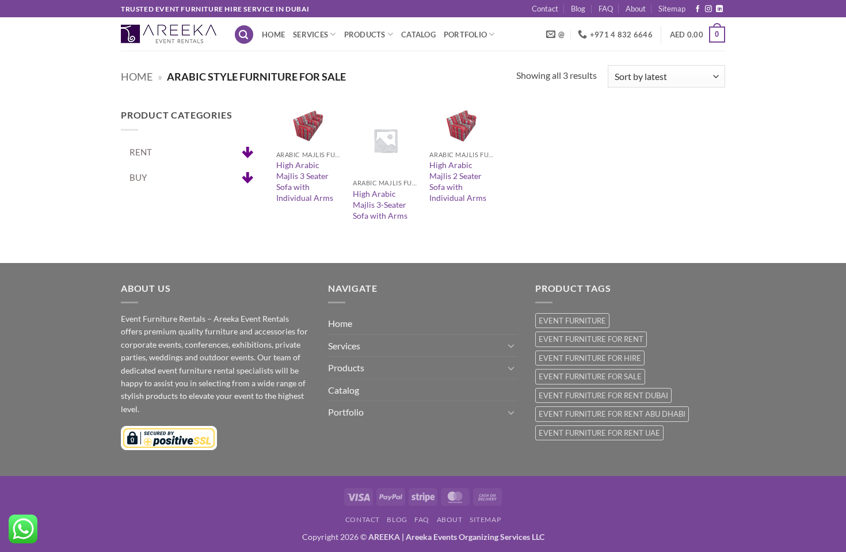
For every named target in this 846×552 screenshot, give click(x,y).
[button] (244, 34)
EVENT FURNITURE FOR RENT (591, 339)
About (636, 8)
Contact (545, 8)
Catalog (418, 34)
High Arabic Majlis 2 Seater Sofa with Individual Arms (457, 181)
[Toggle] (511, 345)
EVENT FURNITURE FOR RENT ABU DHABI (612, 413)
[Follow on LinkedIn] (719, 9)
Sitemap (671, 8)
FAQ (606, 8)
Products (365, 34)
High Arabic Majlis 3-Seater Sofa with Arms (380, 204)
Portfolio (465, 34)
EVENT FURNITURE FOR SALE (590, 376)
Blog (578, 8)
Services (310, 34)
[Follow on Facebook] (697, 9)
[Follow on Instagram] (708, 9)
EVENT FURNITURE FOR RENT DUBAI (603, 395)
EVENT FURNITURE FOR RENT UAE (599, 432)
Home (273, 34)
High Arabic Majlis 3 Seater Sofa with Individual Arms (304, 181)
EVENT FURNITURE (572, 320)
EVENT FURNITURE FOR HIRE (590, 358)
